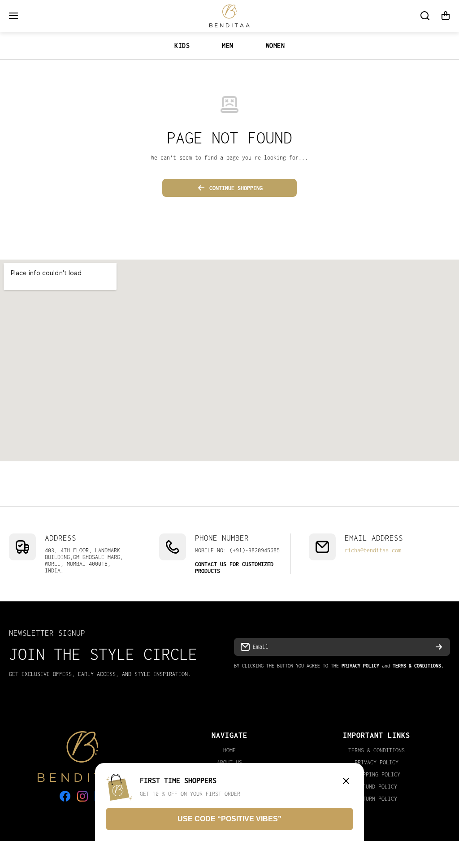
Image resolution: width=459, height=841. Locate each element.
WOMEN (275, 45)
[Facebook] (65, 796)
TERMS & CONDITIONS (376, 750)
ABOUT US (229, 762)
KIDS (182, 45)
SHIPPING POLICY (376, 774)
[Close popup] (346, 781)
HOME (229, 750)
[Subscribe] (439, 647)
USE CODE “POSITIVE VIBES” (229, 819)
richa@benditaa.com (373, 550)
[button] (445, 15)
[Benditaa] (229, 16)
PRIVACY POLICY (376, 762)
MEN (228, 45)
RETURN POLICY (376, 798)
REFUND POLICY (376, 786)
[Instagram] (82, 796)
